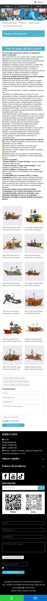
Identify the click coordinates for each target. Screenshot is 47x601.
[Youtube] (13, 476)
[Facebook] (5, 476)
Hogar (8, 6)
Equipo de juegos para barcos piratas (16, 385)
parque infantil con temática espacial (16, 381)
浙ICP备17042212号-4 (26, 588)
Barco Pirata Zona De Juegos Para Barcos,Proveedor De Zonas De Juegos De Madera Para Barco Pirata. (12, 368)
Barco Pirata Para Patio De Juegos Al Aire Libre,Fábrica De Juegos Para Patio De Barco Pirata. (12, 284)
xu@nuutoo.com (10, 442)
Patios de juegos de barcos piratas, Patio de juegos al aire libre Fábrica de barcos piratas (12, 340)
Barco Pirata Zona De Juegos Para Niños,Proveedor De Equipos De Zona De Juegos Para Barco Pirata (34, 312)
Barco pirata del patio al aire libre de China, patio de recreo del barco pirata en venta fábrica (12, 229)
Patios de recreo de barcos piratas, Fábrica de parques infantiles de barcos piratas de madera (12, 312)
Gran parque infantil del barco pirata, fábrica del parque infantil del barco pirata (34, 284)
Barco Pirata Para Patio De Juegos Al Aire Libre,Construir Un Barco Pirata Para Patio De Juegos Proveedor (12, 257)
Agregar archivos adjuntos (13, 557)
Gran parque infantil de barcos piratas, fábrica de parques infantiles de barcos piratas (34, 229)
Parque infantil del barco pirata (14, 378)
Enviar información (13, 425)
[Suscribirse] (41, 488)
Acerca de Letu (23, 6)
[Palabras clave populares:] (43, 42)
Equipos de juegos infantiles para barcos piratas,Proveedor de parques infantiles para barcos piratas (34, 340)
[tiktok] (20, 476)
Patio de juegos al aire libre (26, 591)
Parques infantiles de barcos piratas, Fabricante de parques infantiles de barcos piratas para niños (34, 368)
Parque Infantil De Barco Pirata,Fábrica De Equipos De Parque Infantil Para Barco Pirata (34, 257)
